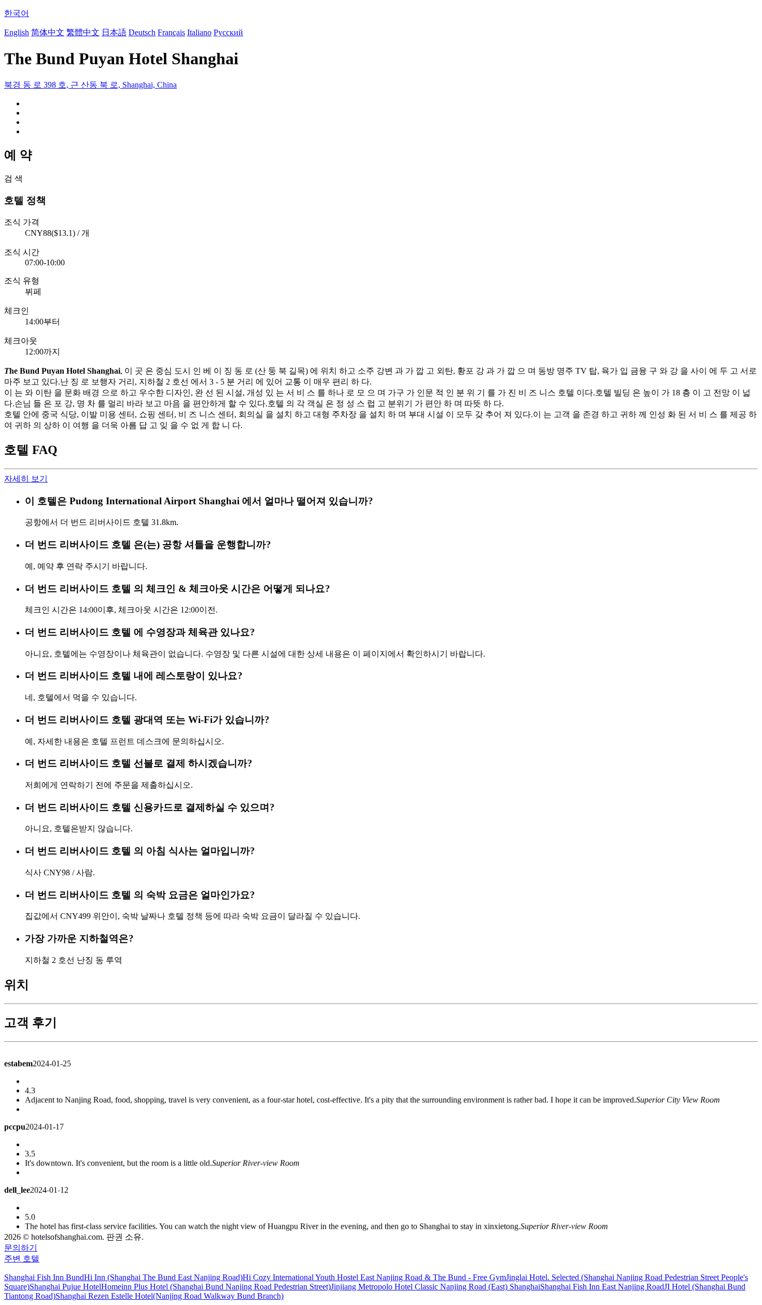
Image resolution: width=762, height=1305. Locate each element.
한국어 (16, 13)
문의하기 (20, 1247)
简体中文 (47, 32)
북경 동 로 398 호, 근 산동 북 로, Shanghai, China (90, 84)
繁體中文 (83, 32)
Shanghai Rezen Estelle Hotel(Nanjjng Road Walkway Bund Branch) (169, 1296)
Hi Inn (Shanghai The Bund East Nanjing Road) (163, 1277)
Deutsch (142, 32)
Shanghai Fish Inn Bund (44, 1277)
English (16, 32)
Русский (228, 32)
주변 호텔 (21, 1258)
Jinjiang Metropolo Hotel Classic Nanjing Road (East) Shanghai (435, 1286)
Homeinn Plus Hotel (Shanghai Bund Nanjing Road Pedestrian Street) (216, 1286)
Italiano (199, 32)
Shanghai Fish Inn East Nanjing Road (602, 1286)
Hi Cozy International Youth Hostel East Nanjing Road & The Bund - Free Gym (374, 1277)
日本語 (114, 32)
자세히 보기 (26, 478)
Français (171, 32)
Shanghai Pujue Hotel (65, 1286)
